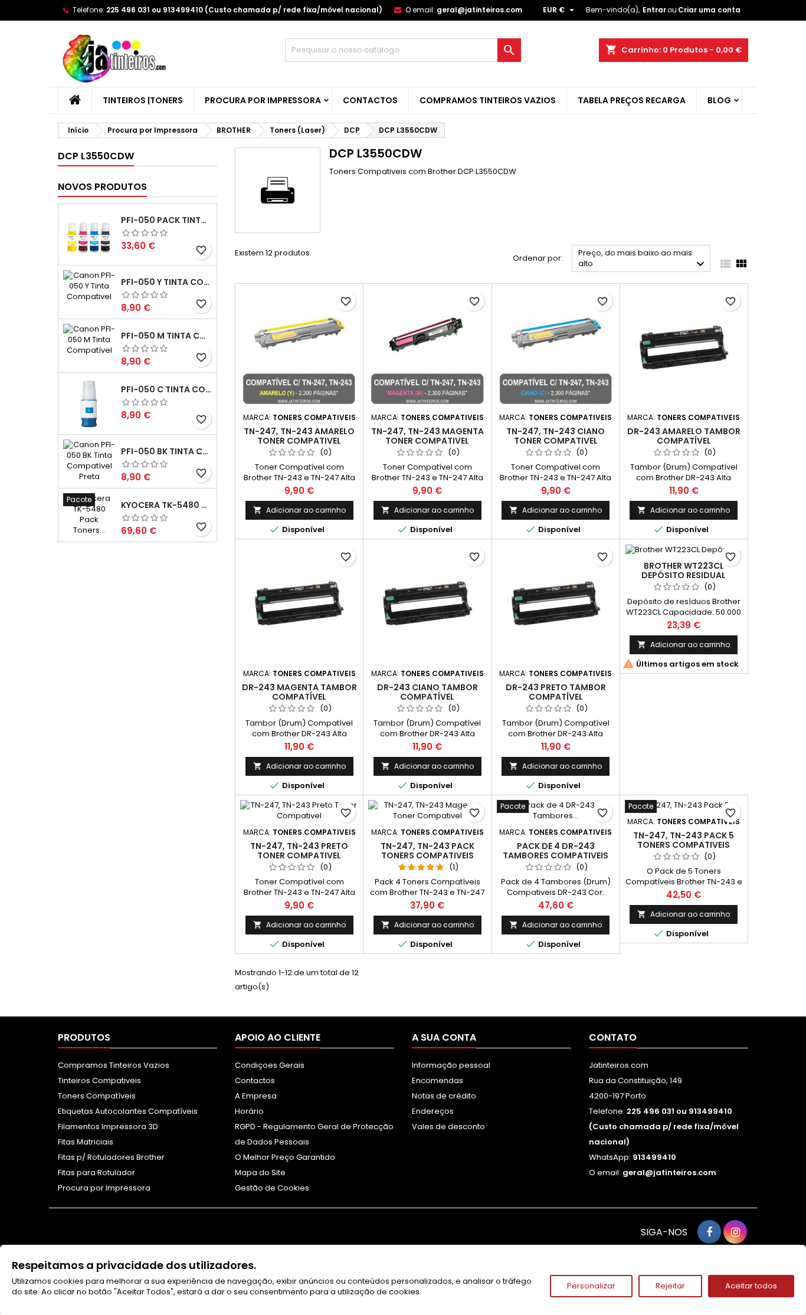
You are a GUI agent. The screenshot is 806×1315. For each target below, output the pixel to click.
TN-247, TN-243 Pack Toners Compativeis (427, 850)
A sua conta (444, 1037)
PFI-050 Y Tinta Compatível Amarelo (166, 282)
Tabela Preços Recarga (632, 100)
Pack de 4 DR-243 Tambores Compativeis (555, 850)
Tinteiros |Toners (143, 100)
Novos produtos (102, 187)
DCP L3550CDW (96, 156)
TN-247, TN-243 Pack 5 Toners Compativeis (683, 840)
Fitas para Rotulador (96, 1172)
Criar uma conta (709, 10)
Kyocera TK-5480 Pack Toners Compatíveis (166, 505)
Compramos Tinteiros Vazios (488, 100)
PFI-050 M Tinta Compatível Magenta (166, 335)
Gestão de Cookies (272, 1187)
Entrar (654, 10)
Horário (249, 1111)
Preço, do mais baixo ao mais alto (642, 259)
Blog (719, 100)
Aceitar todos (751, 1285)
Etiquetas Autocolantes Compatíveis (128, 1111)
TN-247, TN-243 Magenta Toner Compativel (427, 436)
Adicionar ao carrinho (299, 510)
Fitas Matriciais (85, 1141)
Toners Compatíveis (97, 1095)
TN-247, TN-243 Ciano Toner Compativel (555, 436)
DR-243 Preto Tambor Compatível (556, 692)
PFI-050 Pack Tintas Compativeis (166, 220)
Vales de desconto (448, 1126)
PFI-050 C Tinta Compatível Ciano (166, 389)
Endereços (433, 1111)
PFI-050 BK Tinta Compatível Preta (166, 451)
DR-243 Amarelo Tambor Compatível (684, 436)
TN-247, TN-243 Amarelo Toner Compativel (299, 436)
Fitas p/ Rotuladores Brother (111, 1157)
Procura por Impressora (263, 100)
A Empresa (256, 1095)
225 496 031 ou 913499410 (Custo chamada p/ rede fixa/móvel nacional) (244, 10)
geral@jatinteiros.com (479, 10)
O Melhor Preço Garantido (285, 1157)
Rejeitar (670, 1285)
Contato (613, 1037)
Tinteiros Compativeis (99, 1080)
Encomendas (437, 1080)
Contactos (370, 100)
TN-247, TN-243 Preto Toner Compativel (299, 850)
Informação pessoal (451, 1065)
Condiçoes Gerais (269, 1065)
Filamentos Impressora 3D (108, 1126)
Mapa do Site (260, 1172)
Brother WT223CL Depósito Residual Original (683, 575)
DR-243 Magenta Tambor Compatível (299, 692)
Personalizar (591, 1285)
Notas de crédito (444, 1095)
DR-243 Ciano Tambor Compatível (427, 692)
